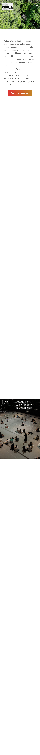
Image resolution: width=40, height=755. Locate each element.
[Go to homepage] (7, 6)
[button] (37, 6)
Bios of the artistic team (20, 93)
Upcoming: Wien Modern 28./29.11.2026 (24, 404)
